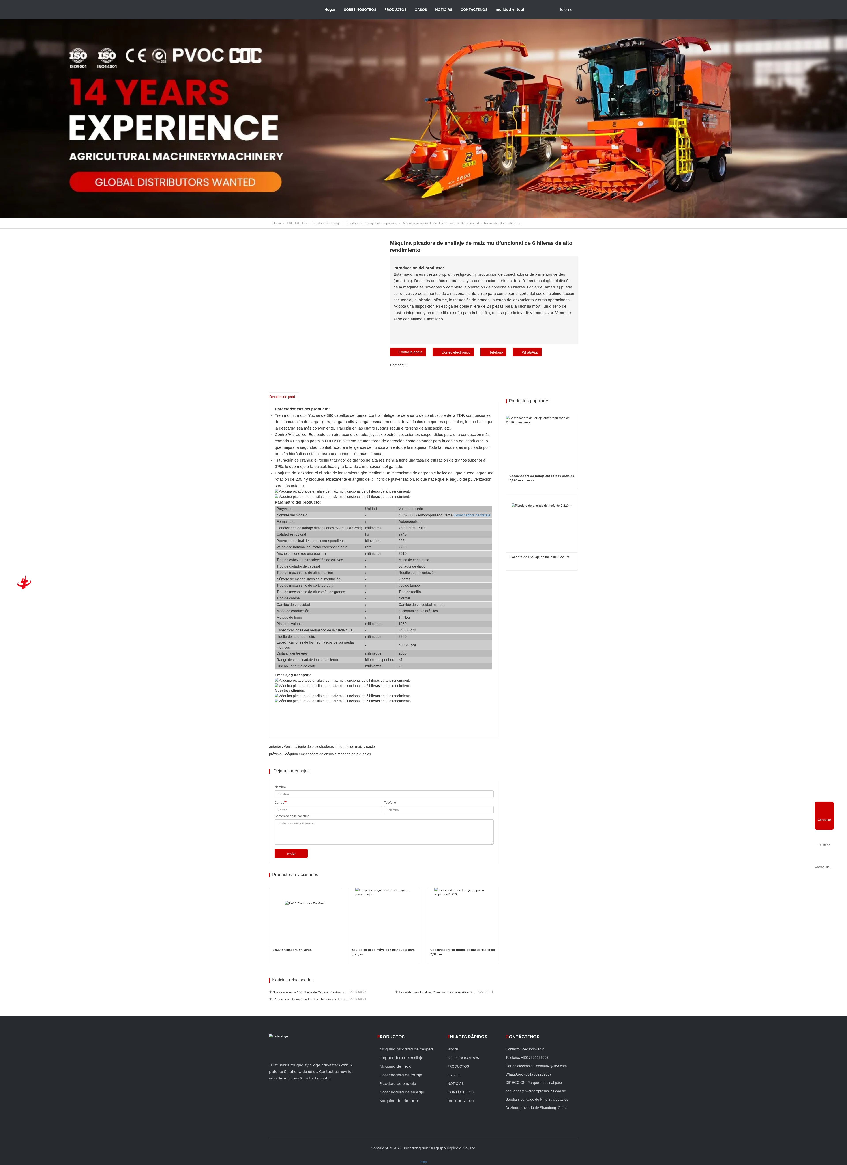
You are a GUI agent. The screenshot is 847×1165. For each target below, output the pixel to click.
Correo (279, 802)
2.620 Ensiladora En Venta (292, 949)
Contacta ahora (410, 352)
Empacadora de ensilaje (401, 1058)
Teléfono (496, 352)
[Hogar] (23, 582)
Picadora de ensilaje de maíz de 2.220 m (539, 557)
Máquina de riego (395, 1066)
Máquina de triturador (399, 1101)
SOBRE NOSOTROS (463, 1058)
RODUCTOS (391, 1037)
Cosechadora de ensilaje (402, 1092)
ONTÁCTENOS (522, 1037)
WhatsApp (530, 352)
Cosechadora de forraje (471, 515)
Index (423, 1161)
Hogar (329, 10)
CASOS (421, 10)
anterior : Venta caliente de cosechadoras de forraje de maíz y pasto (322, 746)
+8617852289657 (535, 1057)
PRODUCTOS (297, 223)
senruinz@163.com (551, 1066)
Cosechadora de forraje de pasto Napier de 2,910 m (463, 952)
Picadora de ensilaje (326, 223)
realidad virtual (510, 10)
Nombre (280, 787)
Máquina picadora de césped (406, 1049)
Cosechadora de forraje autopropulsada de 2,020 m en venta (542, 478)
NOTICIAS (456, 1084)
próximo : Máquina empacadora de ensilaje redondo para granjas (320, 754)
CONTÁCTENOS (474, 10)
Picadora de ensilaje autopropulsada (371, 223)
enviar (291, 853)
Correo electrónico (456, 352)
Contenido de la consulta (292, 816)
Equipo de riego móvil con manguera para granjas (384, 952)
